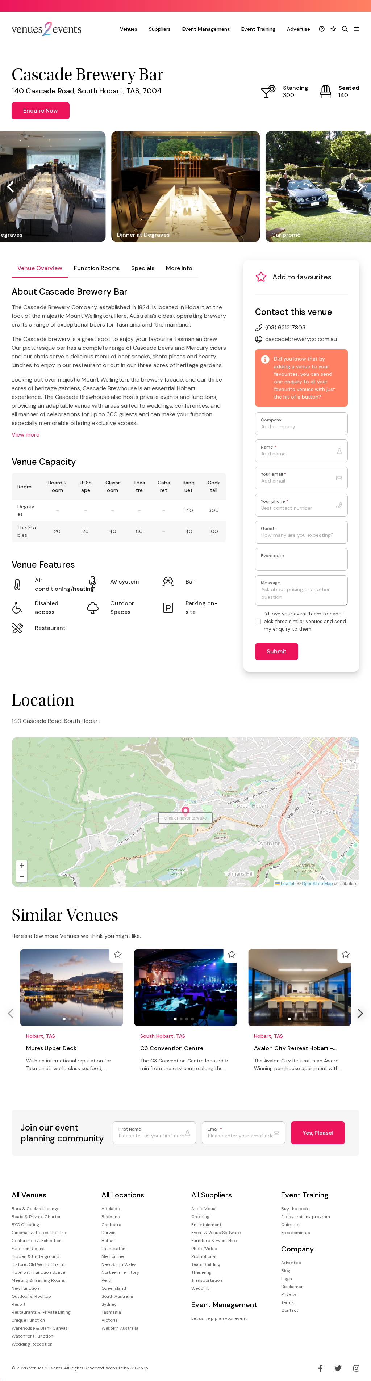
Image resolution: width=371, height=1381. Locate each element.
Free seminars (295, 1232)
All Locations (122, 1195)
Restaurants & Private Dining (41, 1312)
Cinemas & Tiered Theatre (39, 1232)
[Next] (359, 187)
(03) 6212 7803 (285, 327)
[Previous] (11, 187)
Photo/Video (204, 1248)
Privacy (288, 1294)
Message (270, 583)
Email (215, 1129)
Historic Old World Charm (38, 1264)
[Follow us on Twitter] (338, 1368)
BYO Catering (25, 1225)
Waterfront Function (32, 1336)
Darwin (108, 1232)
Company (271, 420)
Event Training (258, 29)
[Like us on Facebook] (320, 1368)
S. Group (139, 1368)
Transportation (206, 1280)
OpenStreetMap (317, 883)
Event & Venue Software (216, 1232)
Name (268, 447)
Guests (269, 528)
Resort (18, 1304)
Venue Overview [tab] (39, 268)
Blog (285, 1270)
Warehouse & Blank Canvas (40, 1328)
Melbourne (112, 1256)
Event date (272, 556)
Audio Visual (204, 1209)
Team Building (205, 1264)
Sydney (109, 1304)
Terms (287, 1302)
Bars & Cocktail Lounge (35, 1209)
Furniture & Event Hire (214, 1240)
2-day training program (305, 1217)
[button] (185, 812)
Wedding (200, 1288)
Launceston (113, 1248)
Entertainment (206, 1225)
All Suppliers (211, 1195)
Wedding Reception (32, 1344)
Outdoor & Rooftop (31, 1296)
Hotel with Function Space (38, 1272)
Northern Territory (120, 1272)
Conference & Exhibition (37, 1240)
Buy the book (294, 1209)
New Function (25, 1288)
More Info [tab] (179, 268)
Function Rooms (28, 1248)
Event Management (206, 29)
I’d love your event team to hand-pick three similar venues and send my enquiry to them (305, 621)
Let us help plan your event (219, 1318)
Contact (289, 1310)
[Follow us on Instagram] (356, 1368)
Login (286, 1278)
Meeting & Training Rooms (38, 1280)
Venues (128, 29)
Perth (107, 1280)
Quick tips (291, 1225)
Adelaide (110, 1209)
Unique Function (28, 1320)
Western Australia (119, 1328)
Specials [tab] (142, 268)
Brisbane (110, 1217)
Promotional (203, 1256)
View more (25, 434)
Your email (273, 474)
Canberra (111, 1225)
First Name (129, 1129)
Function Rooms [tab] (97, 268)
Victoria (109, 1320)
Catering (200, 1217)
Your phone (274, 501)
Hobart (108, 1240)
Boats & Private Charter (36, 1217)
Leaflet (287, 883)
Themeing (201, 1272)
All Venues (29, 1195)
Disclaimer (292, 1286)
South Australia (117, 1296)
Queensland (113, 1288)
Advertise (298, 29)
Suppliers (160, 29)
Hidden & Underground (35, 1256)
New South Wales (119, 1264)
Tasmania (111, 1312)
